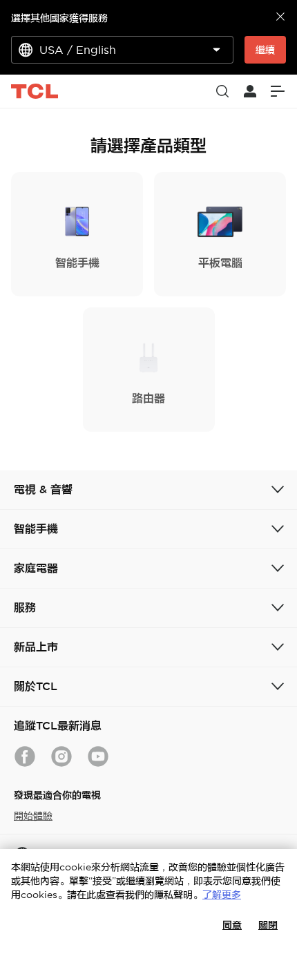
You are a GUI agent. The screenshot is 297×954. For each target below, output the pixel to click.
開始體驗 (33, 816)
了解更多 (221, 894)
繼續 (265, 50)
